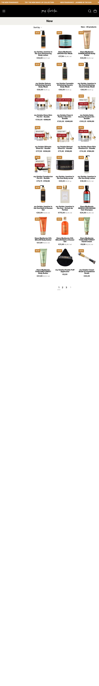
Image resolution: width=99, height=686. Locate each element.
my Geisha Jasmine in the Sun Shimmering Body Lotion (43, 53)
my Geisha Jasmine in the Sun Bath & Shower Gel (43, 208)
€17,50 (65, 56)
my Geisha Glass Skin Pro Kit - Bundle (43, 116)
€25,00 (65, 181)
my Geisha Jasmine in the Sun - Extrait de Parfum (65, 208)
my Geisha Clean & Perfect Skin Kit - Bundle (65, 116)
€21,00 (43, 243)
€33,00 (43, 58)
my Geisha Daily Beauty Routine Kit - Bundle (86, 116)
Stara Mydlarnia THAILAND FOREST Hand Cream (87, 239)
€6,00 (64, 274)
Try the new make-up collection (34, 2)
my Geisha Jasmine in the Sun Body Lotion (87, 177)
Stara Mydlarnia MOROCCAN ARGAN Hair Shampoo (86, 208)
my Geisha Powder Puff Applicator (64, 270)
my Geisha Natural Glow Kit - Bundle (65, 147)
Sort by (37, 27)
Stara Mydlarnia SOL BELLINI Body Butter (43, 239)
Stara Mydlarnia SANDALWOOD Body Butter (86, 53)
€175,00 (65, 213)
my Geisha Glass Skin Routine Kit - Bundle (87, 147)
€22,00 (87, 58)
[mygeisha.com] (49, 11)
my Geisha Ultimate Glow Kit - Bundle (43, 147)
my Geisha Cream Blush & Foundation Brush (87, 271)
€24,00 (87, 213)
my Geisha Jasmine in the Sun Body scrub (65, 177)
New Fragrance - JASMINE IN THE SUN (71, 2)
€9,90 (87, 244)
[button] (89, 11)
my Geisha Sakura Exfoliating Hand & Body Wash (43, 85)
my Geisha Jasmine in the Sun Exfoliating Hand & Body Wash (87, 85)
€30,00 (44, 90)
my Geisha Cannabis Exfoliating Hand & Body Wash (64, 85)
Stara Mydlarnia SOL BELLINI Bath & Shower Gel (65, 239)
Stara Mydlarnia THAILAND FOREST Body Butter (43, 271)
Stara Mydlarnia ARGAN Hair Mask (64, 52)
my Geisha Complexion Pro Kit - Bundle (43, 177)
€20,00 (43, 213)
